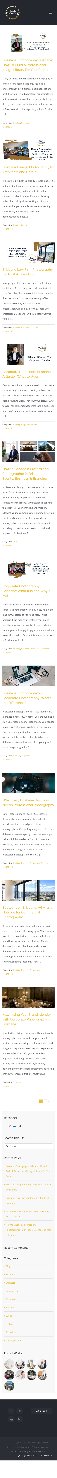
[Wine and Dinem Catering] (31, 1364)
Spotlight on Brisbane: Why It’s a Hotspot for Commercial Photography (27, 912)
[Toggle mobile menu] (50, 12)
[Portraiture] (9, 1375)
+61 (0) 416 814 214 (28, 1455)
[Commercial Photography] (42, 1375)
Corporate (34, 327)
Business (25, 123)
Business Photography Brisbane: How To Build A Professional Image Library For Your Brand (27, 65)
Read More (7, 127)
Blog (8, 1266)
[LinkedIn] (14, 1126)
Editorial (10, 1307)
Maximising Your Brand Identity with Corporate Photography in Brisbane (26, 1019)
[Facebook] (5, 1126)
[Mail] (19, 1126)
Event (15, 541)
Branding (16, 123)
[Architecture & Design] (9, 1385)
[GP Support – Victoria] (20, 1364)
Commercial (26, 225)
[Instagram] (10, 1126)
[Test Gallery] (9, 1364)
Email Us (47, 1455)
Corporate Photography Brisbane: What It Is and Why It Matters (26, 591)
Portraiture (11, 1332)
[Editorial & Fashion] (20, 1375)
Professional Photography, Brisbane (26, 1451)
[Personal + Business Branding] (31, 1375)
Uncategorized (13, 1340)
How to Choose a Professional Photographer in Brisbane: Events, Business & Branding (25, 473)
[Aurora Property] (42, 1364)
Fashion (34, 424)
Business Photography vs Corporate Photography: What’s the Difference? (26, 698)
